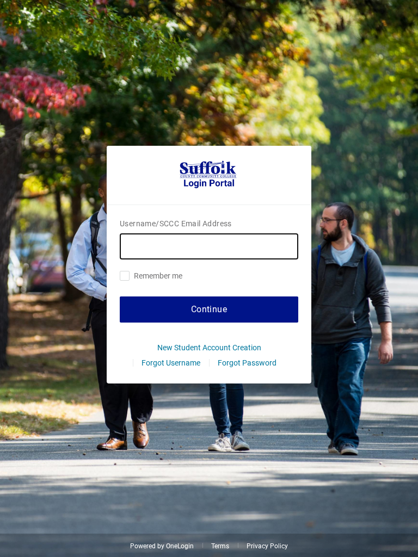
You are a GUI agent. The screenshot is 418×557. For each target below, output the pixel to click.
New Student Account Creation (209, 347)
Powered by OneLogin (162, 546)
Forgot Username (171, 362)
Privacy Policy (267, 546)
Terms (220, 546)
